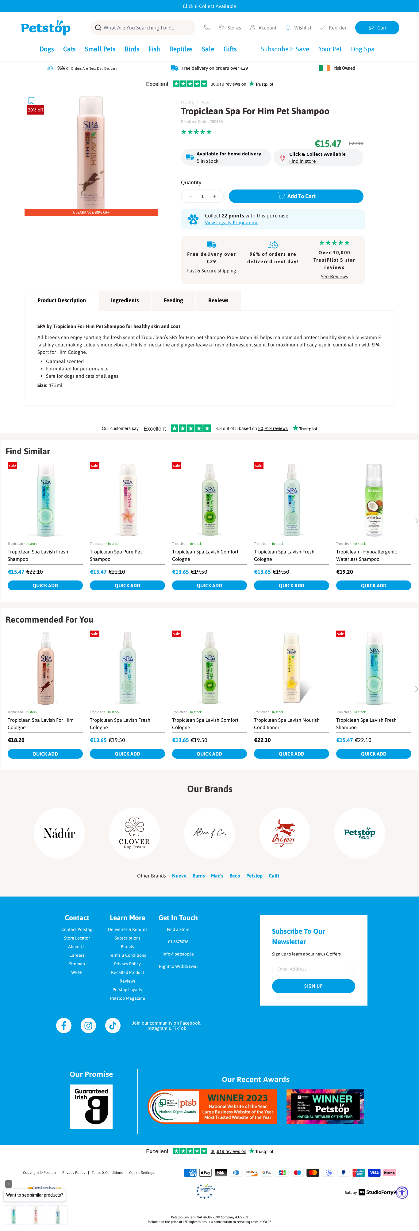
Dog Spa (363, 49)
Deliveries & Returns (127, 929)
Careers (76, 955)
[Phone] (207, 27)
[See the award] (212, 1106)
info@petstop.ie (178, 954)
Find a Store (178, 929)
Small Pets (100, 49)
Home (187, 102)
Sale (208, 49)
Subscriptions (127, 938)
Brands (127, 946)
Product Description (61, 300)
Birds (132, 49)
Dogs (47, 49)
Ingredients (125, 300)
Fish (154, 49)
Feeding (173, 300)
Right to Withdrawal (178, 966)
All (205, 102)
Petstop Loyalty (127, 989)
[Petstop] (46, 28)
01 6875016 (178, 941)
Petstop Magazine (127, 998)
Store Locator (77, 938)
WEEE (77, 972)
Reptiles (181, 49)
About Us (77, 946)
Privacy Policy (127, 963)
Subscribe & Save (285, 49)
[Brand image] (59, 833)
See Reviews (334, 276)
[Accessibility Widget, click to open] (402, 1192)
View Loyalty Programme (231, 222)
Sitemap (77, 963)
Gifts (230, 49)
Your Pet (330, 49)
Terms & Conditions (127, 955)
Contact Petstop (76, 929)
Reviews (218, 300)
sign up (313, 986)
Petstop (50, 1172)
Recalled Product (127, 972)
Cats (69, 49)
